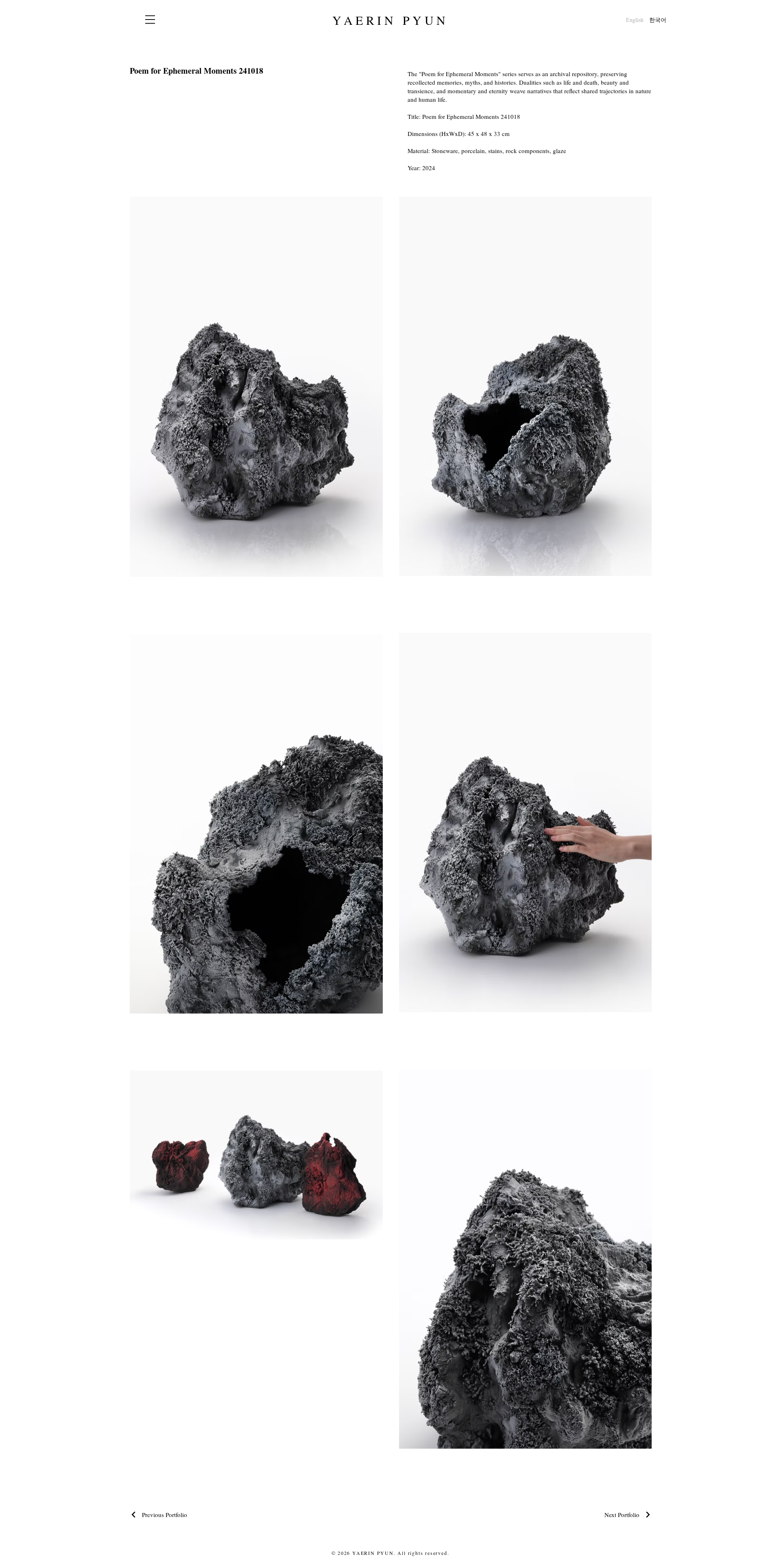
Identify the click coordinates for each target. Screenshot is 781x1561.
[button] (150, 19)
